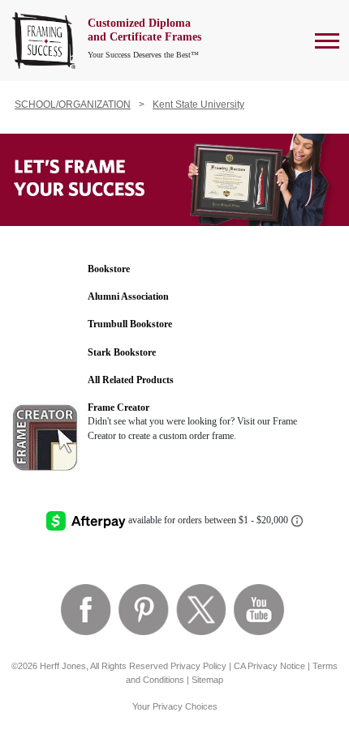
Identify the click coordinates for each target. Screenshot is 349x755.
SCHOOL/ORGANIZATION (73, 104)
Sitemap (207, 680)
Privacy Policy (198, 666)
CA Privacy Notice (269, 666)
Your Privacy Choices (175, 706)
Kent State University (198, 104)
